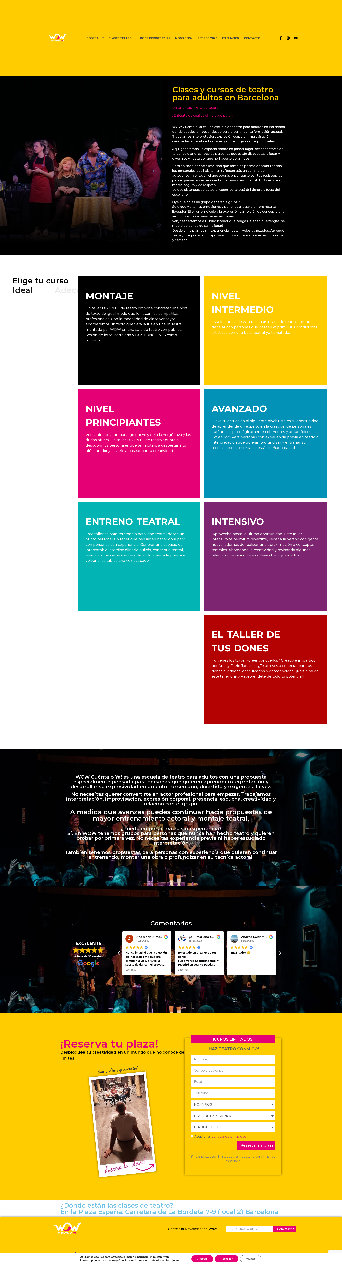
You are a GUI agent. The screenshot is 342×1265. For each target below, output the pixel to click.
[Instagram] (288, 38)
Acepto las (220, 1136)
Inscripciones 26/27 (155, 38)
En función (230, 38)
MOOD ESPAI (184, 38)
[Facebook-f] (280, 38)
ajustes (175, 1260)
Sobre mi (93, 38)
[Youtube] (295, 38)
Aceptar (202, 1259)
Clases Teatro (120, 38)
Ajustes (251, 1259)
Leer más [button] (130, 969)
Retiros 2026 (207, 38)
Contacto (252, 38)
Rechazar (227, 1259)
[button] (279, 954)
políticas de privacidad (228, 1136)
